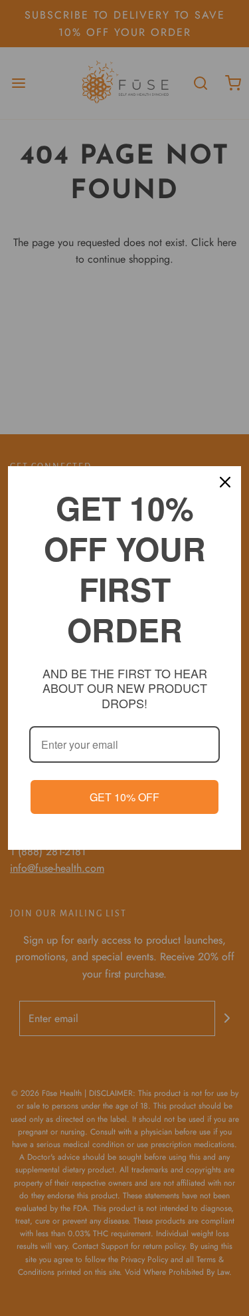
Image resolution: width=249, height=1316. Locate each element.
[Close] (225, 482)
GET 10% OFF (124, 797)
